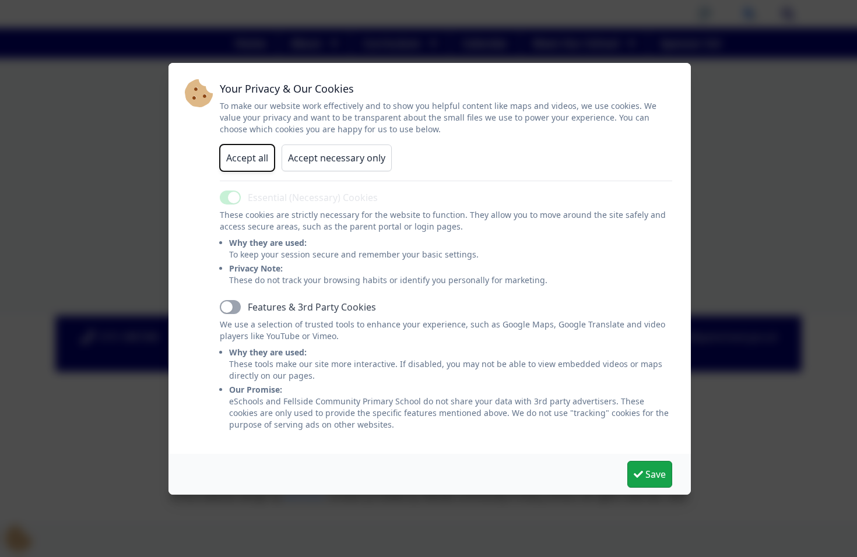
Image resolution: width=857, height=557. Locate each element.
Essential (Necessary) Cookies (313, 197)
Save (654, 474)
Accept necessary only (336, 157)
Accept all (247, 157)
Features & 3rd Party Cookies (312, 307)
